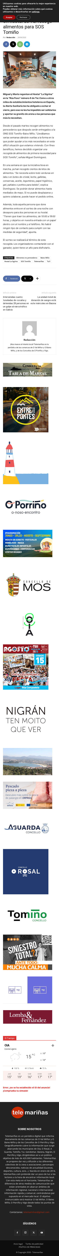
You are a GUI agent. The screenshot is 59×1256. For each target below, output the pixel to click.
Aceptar (9, 17)
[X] (13, 44)
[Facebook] (6, 44)
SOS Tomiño (26, 261)
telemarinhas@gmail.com (36, 1212)
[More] (37, 279)
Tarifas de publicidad (34, 1244)
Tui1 (48, 261)
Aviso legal (18, 1244)
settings (35, 11)
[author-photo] (29, 335)
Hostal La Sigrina (11, 261)
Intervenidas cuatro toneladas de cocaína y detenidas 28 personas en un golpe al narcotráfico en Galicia (16, 303)
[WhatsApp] (20, 44)
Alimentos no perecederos (26, 258)
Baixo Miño (45, 258)
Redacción (11, 37)
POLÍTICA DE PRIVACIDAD (29, 1247)
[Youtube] (42, 1233)
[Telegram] (27, 44)
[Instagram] (25, 1233)
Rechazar (23, 17)
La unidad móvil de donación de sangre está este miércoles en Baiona (43, 300)
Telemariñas (39, 261)
